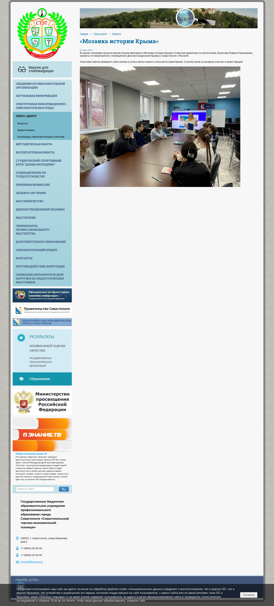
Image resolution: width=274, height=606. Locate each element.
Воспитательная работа (35, 152)
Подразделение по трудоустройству (31, 174)
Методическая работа (34, 144)
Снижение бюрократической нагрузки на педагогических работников (40, 278)
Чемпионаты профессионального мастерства (32, 229)
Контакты (24, 258)
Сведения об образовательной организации (40, 85)
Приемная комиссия (33, 185)
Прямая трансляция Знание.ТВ (31, 453)
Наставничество (29, 201)
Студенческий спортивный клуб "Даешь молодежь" (38, 162)
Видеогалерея (26, 130)
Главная (84, 34)
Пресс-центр (26, 116)
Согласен (249, 594)
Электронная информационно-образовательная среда (41, 106)
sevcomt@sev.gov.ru (32, 561)
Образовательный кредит (37, 250)
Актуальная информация (36, 96)
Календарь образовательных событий (40, 136)
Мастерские (26, 217)
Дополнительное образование (41, 242)
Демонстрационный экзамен (40, 209)
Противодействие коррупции (40, 266)
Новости (22, 123)
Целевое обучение (31, 193)
